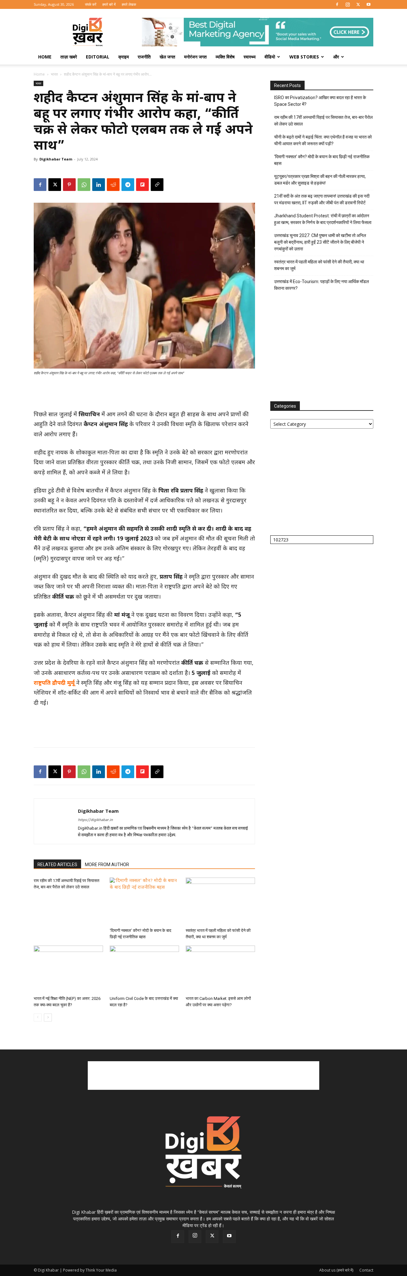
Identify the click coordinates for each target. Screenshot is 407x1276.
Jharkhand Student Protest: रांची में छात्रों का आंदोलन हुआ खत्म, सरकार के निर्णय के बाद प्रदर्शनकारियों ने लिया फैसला (322, 219)
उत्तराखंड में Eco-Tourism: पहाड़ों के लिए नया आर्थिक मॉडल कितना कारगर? (321, 285)
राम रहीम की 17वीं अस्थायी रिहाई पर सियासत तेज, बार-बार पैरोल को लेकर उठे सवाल (323, 120)
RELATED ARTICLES (57, 864)
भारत (54, 74)
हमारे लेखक (129, 4)
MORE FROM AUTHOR (107, 864)
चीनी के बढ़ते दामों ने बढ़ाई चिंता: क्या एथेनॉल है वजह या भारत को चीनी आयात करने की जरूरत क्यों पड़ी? (323, 140)
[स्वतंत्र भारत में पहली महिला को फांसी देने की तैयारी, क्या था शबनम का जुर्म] (220, 901)
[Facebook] (337, 4)
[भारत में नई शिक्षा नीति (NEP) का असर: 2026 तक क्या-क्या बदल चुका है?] (68, 969)
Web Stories (304, 57)
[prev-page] (38, 1017)
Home (45, 57)
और (336, 57)
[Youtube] (368, 4)
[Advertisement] (144, 393)
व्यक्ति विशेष (225, 57)
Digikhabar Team (55, 159)
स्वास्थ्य (250, 57)
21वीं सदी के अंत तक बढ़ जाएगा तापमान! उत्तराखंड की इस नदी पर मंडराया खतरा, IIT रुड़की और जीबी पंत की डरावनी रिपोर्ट (321, 199)
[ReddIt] (113, 184)
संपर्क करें (90, 4)
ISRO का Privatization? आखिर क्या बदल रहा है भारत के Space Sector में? (320, 101)
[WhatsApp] (84, 184)
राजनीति (144, 57)
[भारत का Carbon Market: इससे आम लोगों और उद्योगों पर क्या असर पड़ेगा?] (220, 969)
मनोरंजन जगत (195, 57)
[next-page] (48, 1017)
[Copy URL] (157, 184)
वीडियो (270, 57)
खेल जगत (167, 57)
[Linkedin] (98, 184)
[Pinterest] (69, 184)
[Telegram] (127, 184)
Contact (366, 1270)
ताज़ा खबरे (68, 57)
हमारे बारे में (109, 4)
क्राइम (123, 57)
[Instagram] (347, 4)
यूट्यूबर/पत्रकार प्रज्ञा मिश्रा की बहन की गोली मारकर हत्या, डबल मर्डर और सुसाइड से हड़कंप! (320, 180)
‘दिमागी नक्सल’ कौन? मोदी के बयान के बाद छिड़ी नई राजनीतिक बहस (321, 160)
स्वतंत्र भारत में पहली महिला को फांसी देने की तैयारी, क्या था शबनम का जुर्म (319, 265)
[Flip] (142, 184)
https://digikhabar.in (95, 820)
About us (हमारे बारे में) (336, 1270)
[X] (358, 4)
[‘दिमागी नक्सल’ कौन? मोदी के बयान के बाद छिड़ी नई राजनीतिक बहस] (144, 901)
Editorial (97, 57)
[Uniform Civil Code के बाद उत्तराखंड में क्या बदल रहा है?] (144, 969)
